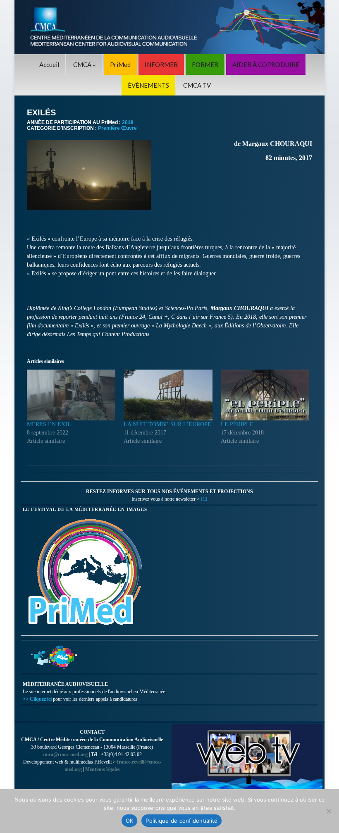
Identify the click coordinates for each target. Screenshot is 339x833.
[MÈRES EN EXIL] (71, 395)
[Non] (329, 811)
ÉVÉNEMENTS (148, 85)
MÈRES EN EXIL (49, 424)
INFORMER (161, 64)
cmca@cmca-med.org (65, 754)
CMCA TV (197, 85)
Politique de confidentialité (181, 820)
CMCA (83, 64)
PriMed (120, 64)
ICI (204, 499)
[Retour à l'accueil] (169, 27)
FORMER (205, 64)
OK (130, 820)
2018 (128, 122)
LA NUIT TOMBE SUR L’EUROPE (167, 424)
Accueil (49, 64)
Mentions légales (102, 769)
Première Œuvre (117, 128)
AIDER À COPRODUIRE (265, 64)
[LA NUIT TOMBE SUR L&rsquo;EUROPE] (168, 395)
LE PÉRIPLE (237, 424)
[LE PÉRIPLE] (265, 395)
